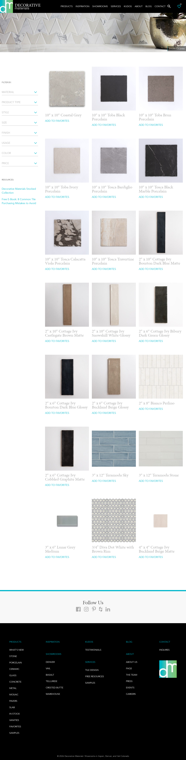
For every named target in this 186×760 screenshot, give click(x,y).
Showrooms (100, 6)
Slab (12, 707)
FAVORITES (15, 726)
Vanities (14, 720)
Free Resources (94, 676)
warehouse (53, 694)
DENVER (50, 662)
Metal (13, 688)
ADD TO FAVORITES (57, 121)
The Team (131, 674)
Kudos (128, 6)
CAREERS (131, 694)
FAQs (129, 668)
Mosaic (13, 694)
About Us (131, 662)
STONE (13, 656)
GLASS (12, 675)
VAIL (48, 668)
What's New (16, 649)
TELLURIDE (51, 681)
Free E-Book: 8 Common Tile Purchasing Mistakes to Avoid (19, 201)
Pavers (13, 700)
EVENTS (130, 687)
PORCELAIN (15, 662)
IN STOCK (14, 713)
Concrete (15, 681)
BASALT (50, 674)
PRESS (129, 681)
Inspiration (82, 6)
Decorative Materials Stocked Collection (19, 191)
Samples (14, 732)
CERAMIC (14, 669)
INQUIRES (164, 649)
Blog (148, 6)
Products (67, 6)
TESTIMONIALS (93, 649)
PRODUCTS (15, 641)
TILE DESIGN (92, 670)
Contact (160, 6)
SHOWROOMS (53, 654)
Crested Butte (54, 687)
